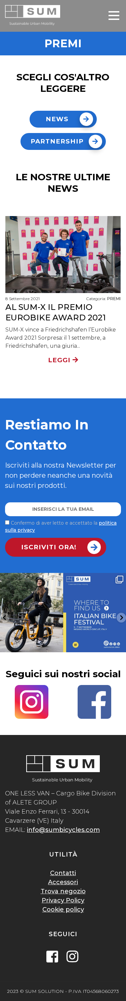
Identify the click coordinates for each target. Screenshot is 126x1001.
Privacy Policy (63, 900)
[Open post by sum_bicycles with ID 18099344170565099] (31, 612)
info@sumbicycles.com (63, 830)
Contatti (63, 873)
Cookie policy (63, 909)
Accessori (63, 882)
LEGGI (60, 360)
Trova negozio (63, 891)
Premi (114, 298)
